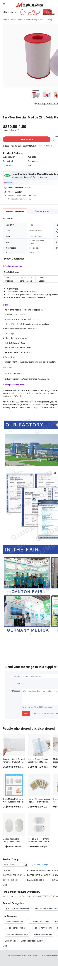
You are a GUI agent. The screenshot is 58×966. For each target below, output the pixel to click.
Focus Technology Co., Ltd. (34, 955)
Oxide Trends (10, 940)
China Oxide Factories (14, 921)
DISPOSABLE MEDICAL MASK (39, 870)
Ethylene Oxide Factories (39, 921)
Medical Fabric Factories (15, 928)
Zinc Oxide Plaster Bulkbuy (32, 940)
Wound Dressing (46, 20)
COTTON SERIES (10, 880)
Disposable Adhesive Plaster (16, 934)
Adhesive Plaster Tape (43, 934)
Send (26, 713)
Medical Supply (31, 20)
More (5, 945)
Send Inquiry (27, 139)
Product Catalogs (40, 864)
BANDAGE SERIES (34, 880)
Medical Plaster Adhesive (41, 928)
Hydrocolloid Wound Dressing (17, 908)
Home (5, 20)
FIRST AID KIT (8, 870)
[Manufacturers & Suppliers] (29, 4)
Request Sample (45, 146)
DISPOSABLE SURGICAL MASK (15, 875)
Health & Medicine (16, 20)
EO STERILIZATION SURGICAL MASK (39, 875)
